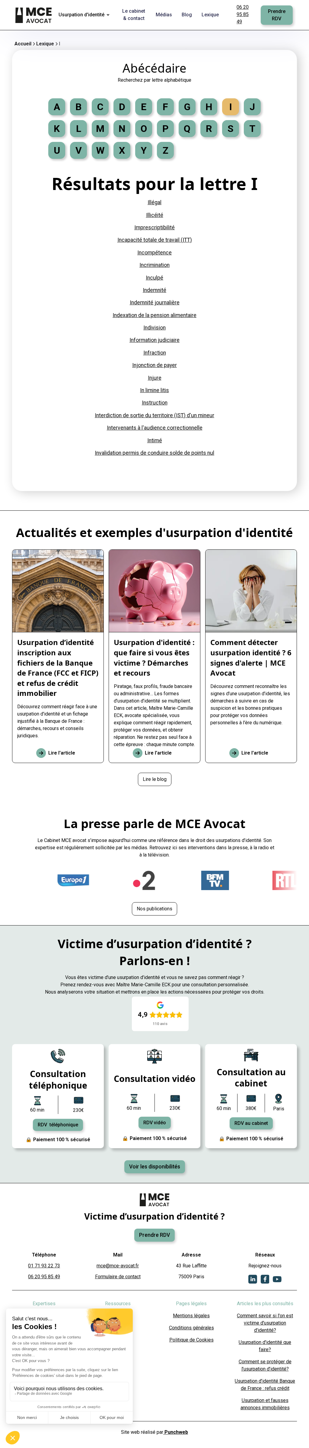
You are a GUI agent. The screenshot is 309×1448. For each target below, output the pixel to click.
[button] (85, 15)
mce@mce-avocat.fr (118, 1266)
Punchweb (175, 1432)
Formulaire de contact (118, 1276)
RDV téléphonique (58, 1125)
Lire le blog (155, 779)
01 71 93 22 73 (44, 1266)
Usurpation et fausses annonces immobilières (265, 1403)
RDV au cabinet (251, 1123)
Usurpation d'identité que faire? (265, 1345)
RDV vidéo (154, 1122)
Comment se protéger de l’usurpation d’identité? (265, 1365)
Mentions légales (191, 1316)
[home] (34, 15)
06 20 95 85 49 (243, 14)
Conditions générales (191, 1328)
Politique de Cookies (191, 1340)
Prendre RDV (276, 14)
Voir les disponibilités (154, 1167)
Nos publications (154, 909)
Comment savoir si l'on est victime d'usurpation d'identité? (265, 1323)
